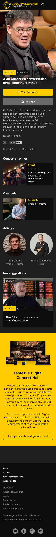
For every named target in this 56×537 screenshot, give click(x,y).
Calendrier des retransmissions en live (22, 519)
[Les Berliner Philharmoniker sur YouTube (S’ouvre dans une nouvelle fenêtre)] (15, 531)
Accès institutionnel (13, 491)
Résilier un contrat (12, 504)
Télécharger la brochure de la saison (21, 515)
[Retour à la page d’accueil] (20, 5)
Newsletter (8, 487)
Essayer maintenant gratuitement (28, 436)
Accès (6, 496)
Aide (5, 468)
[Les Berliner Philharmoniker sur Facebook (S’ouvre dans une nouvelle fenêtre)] (23, 531)
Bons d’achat (9, 500)
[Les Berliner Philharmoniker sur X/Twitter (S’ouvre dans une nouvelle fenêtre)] (32, 531)
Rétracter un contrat (13, 508)
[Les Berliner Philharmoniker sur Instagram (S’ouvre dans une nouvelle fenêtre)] (40, 531)
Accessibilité (9, 480)
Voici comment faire (13, 476)
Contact (7, 472)
